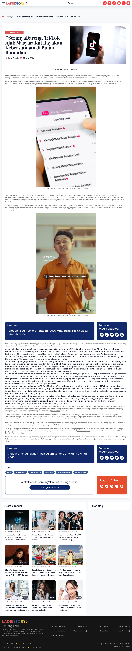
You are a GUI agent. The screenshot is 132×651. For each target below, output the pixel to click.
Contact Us (36, 647)
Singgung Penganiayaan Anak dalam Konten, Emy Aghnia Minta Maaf (47, 455)
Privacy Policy (25, 643)
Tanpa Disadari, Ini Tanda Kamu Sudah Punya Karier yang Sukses (42, 537)
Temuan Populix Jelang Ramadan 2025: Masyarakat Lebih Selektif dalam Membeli (47, 332)
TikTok (9, 472)
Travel (103, 631)
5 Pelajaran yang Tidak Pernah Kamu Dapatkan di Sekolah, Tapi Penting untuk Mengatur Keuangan (16, 607)
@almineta (11, 356)
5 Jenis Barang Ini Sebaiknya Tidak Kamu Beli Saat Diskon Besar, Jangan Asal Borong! (44, 572)
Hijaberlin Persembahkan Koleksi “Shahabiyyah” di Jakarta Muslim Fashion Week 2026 (15, 537)
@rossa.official (55, 411)
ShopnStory (121, 631)
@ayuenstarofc (111, 429)
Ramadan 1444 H (35, 472)
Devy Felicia (10, 531)
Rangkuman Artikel (51, 487)
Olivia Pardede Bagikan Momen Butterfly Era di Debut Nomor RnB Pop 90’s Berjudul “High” (17, 572)
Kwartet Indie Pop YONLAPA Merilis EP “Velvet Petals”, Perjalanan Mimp (69, 537)
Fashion (24, 527)
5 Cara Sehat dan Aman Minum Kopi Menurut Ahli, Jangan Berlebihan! (42, 607)
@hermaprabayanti (25, 354)
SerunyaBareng (20, 472)
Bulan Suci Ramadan (64, 472)
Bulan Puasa (49, 472)
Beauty (78, 562)
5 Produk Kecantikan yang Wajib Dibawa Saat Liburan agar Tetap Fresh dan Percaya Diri (69, 572)
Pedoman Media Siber (16, 647)
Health (60, 631)
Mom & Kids (78, 631)
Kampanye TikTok (80, 472)
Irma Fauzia (13, 58)
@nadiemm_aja (75, 354)
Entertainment (76, 527)
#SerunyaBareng (78, 439)
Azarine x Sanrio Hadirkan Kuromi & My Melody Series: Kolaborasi (69, 607)
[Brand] (16, 3)
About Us (10, 643)
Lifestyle (10, 17)
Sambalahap (57, 635)
